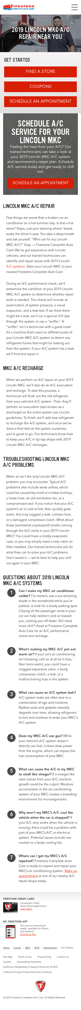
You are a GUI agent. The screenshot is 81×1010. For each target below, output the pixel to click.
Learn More (26, 909)
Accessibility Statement (29, 962)
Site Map (7, 957)
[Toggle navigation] (74, 7)
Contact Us (63, 957)
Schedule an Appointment (40, 101)
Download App (28, 935)
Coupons (41, 87)
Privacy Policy (44, 957)
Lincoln (17, 948)
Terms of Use (25, 957)
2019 (36, 948)
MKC (27, 948)
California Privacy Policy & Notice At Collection (27, 972)
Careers (7, 962)
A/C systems (15, 266)
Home (6, 948)
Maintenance (50, 948)
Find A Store (40, 72)
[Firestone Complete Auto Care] (18, 7)
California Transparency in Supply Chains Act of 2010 (30, 967)
